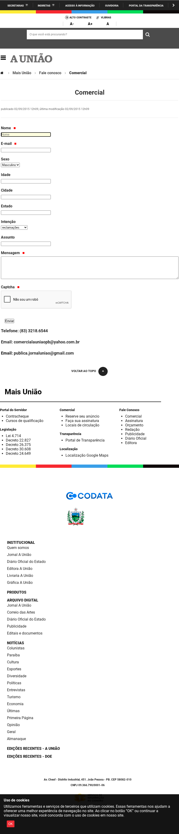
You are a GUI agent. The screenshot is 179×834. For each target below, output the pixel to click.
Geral (11, 732)
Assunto (8, 237)
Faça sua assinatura (82, 421)
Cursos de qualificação (24, 421)
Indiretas (44, 5)
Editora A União (19, 568)
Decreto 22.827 (18, 440)
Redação (132, 429)
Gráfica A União (20, 582)
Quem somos (18, 547)
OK (10, 824)
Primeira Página (20, 718)
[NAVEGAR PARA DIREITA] (173, 5)
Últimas (13, 711)
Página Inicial (2, 73)
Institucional (21, 542)
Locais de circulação (82, 425)
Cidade (7, 190)
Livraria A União (20, 575)
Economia (15, 704)
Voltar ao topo (83, 371)
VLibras (106, 17)
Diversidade (16, 676)
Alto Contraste (80, 17)
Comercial (133, 416)
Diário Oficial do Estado (26, 561)
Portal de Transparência (85, 440)
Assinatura (134, 421)
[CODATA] (89, 497)
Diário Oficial (135, 438)
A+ (90, 24)
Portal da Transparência (146, 5)
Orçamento (134, 425)
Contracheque (17, 416)
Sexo (5, 159)
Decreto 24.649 (18, 453)
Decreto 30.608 (18, 449)
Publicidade (135, 434)
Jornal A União (19, 554)
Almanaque (16, 739)
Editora (131, 443)
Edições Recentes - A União (33, 748)
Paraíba (13, 655)
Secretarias (15, 5)
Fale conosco (50, 73)
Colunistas (15, 648)
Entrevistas (16, 690)
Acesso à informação (80, 5)
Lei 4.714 (13, 436)
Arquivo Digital (22, 600)
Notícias (15, 643)
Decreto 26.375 (18, 444)
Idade (5, 175)
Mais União (22, 73)
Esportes (14, 669)
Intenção (8, 221)
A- (72, 24)
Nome (6, 128)
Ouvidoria (111, 5)
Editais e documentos (24, 633)
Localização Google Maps (86, 455)
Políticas (14, 683)
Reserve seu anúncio (82, 416)
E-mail (7, 143)
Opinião (13, 725)
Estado (6, 206)
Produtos (16, 592)
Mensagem (11, 253)
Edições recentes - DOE (29, 756)
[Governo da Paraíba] (89, 524)
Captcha (8, 287)
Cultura (13, 662)
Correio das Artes (21, 612)
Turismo (14, 697)
